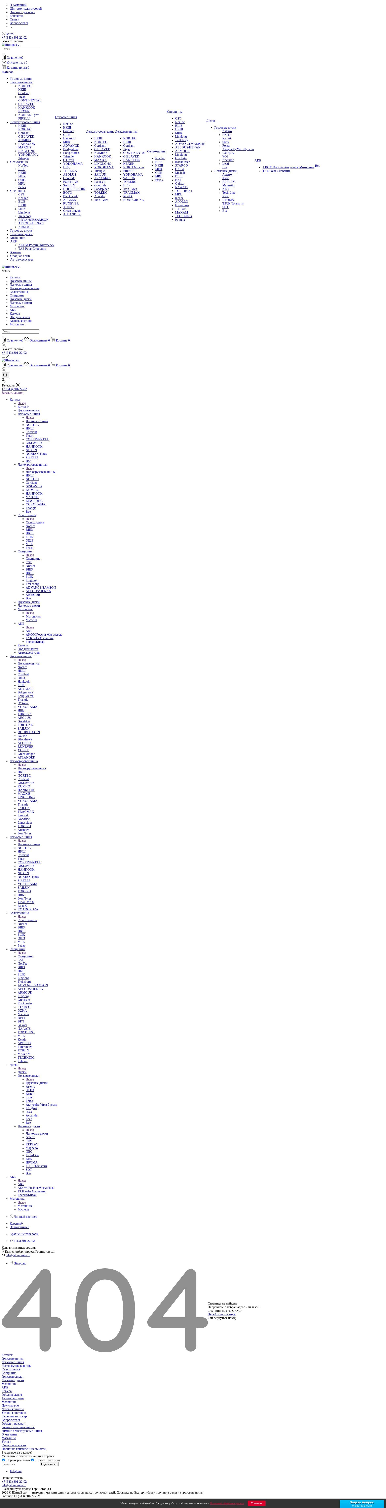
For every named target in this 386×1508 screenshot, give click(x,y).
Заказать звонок (12, 392)
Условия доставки (14, 1412)
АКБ (13, 310)
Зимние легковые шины (18, 1427)
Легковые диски (21, 302)
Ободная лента (20, 317)
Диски (22, 1072)
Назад (22, 403)
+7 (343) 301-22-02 (14, 37)
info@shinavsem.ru (18, 1255)
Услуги (6, 1441)
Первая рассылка (18, 1460)
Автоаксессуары (21, 320)
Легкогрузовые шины (24, 288)
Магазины (9, 1438)
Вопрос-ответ (11, 1420)
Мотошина (17, 306)
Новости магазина (48, 1460)
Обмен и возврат (13, 1423)
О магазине (9, 1434)
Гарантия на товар (14, 1416)
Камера (15, 313)
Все (224, 167)
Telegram (20, 1263)
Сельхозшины (27, 920)
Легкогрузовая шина (32, 768)
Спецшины (25, 956)
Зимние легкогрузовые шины (22, 1430)
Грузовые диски (21, 299)
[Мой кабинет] (4, 345)
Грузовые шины (21, 281)
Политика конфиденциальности (24, 1449)
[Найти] (3, 53)
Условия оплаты (13, 1409)
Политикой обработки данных (227, 1503)
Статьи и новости (14, 1445)
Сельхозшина (19, 291)
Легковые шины (21, 284)
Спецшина (17, 295)
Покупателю (10, 1405)
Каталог (15, 277)
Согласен (256, 1503)
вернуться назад (225, 1318)
